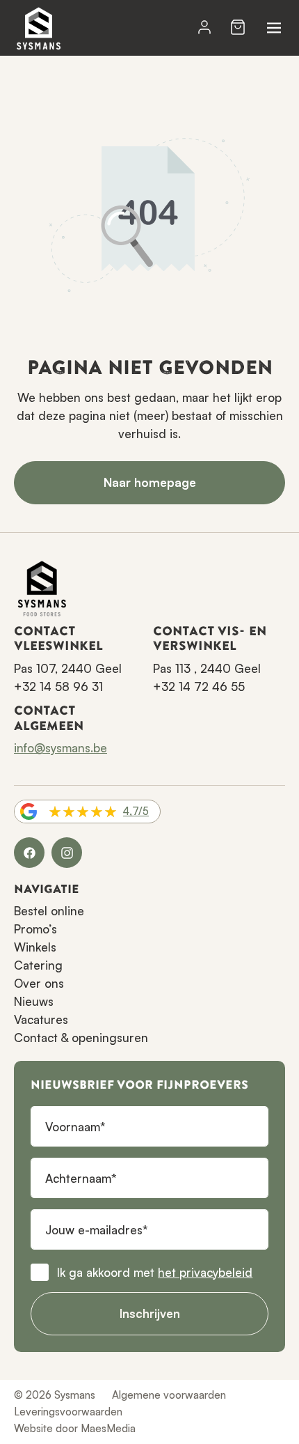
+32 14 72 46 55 (199, 686)
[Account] (204, 27)
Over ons (39, 983)
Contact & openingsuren (81, 1037)
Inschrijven (150, 1313)
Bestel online (49, 910)
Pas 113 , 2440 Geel (207, 668)
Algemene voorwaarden (169, 1395)
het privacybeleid (205, 1272)
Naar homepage (150, 482)
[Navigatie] (273, 27)
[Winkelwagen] (237, 27)
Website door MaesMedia (75, 1428)
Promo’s (35, 929)
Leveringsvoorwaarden (68, 1411)
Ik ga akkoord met (154, 1272)
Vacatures (41, 1019)
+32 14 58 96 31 (58, 686)
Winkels (35, 947)
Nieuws (34, 1001)
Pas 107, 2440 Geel (68, 668)
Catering (38, 965)
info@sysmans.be (60, 747)
